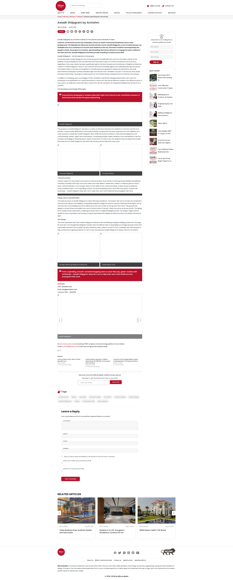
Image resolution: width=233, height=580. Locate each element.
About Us (61, 13)
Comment (67, 421)
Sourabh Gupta (95, 397)
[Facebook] (68, 31)
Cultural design (120, 397)
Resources (171, 13)
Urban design (134, 397)
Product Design (76, 17)
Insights (117, 13)
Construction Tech (155, 13)
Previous (59, 320)
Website (65, 448)
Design (72, 13)
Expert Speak (85, 13)
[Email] (88, 31)
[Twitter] (72, 31)
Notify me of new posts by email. (73, 469)
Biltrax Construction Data (103, 560)
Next (140, 320)
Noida (74, 397)
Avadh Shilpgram (65, 401)
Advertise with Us (140, 560)
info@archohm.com (69, 289)
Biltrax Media (123, 576)
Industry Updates (102, 13)
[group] (100, 316)
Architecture (63, 397)
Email (65, 441)
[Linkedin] (76, 31)
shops (77, 401)
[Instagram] (80, 31)
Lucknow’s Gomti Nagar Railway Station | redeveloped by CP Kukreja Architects (125, 360)
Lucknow (83, 397)
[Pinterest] (92, 31)
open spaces (102, 401)
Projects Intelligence (134, 13)
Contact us (117, 560)
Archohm (61, 47)
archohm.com (66, 287)
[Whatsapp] (84, 31)
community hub (88, 401)
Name (65, 434)
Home (60, 17)
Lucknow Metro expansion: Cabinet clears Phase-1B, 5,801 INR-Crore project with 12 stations (97, 361)
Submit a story (128, 560)
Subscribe (115, 382)
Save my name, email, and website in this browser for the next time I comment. (89, 457)
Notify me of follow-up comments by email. (77, 461)
